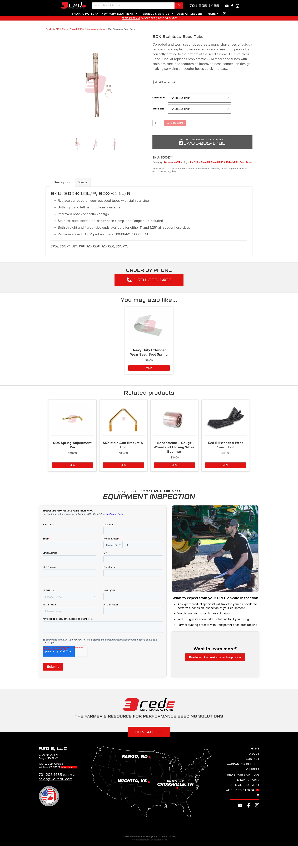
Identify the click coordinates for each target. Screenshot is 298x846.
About (254, 754)
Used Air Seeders (190, 14)
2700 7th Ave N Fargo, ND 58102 (49, 756)
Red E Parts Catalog (243, 774)
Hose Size (158, 108)
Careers (252, 769)
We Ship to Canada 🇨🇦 (242, 790)
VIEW (225, 465)
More (212, 14)
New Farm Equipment (117, 14)
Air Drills (195, 162)
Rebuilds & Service (155, 14)
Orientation (158, 97)
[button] (179, 5)
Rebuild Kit (232, 162)
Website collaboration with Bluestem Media (149, 840)
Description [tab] (62, 182)
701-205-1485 (204, 5)
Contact (252, 759)
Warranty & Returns (243, 764)
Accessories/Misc (95, 29)
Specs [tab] (82, 182)
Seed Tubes (246, 162)
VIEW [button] (149, 367)
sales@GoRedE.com (55, 779)
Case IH (205, 162)
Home (255, 748)
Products (50, 29)
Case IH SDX (77, 29)
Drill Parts (62, 29)
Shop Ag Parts (83, 14)
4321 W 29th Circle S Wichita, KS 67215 (58, 765)
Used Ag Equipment (244, 785)
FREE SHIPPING (131, 18)
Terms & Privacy (168, 836)
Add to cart (175, 123)
